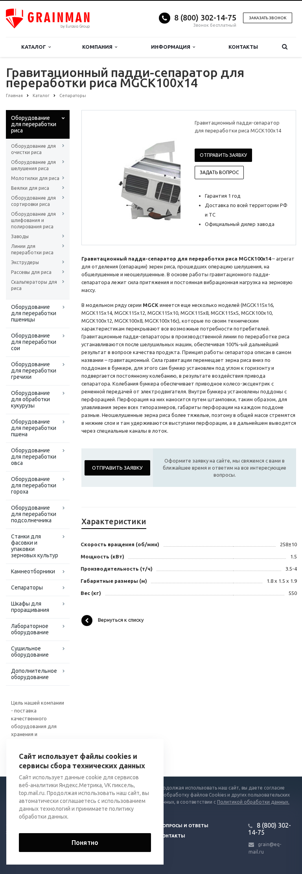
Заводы (20, 236)
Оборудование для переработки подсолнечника (33, 514)
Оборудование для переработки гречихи (33, 370)
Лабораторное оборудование (30, 629)
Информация (172, 47)
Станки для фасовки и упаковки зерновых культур (34, 545)
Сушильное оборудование (30, 651)
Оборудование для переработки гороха (33, 485)
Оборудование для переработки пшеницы (33, 313)
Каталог (34, 47)
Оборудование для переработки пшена (33, 428)
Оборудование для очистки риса (33, 149)
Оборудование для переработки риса (33, 124)
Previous (104, 177)
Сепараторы (27, 587)
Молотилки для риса (35, 178)
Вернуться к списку (121, 620)
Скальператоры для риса (34, 285)
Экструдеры (25, 262)
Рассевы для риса (31, 272)
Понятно (85, 842)
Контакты (243, 47)
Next (169, 177)
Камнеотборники (33, 571)
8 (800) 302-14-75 (205, 17)
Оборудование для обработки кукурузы (30, 399)
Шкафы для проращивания (30, 606)
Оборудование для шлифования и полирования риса (33, 220)
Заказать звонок (267, 18)
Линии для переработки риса (32, 249)
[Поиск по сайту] (284, 47)
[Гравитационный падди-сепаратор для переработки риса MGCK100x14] (154, 178)
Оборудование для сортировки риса (33, 201)
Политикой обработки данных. (253, 801)
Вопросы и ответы (183, 825)
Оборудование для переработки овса (33, 456)
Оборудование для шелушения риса (33, 165)
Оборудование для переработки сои (33, 341)
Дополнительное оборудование (34, 674)
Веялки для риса (30, 188)
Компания (98, 47)
